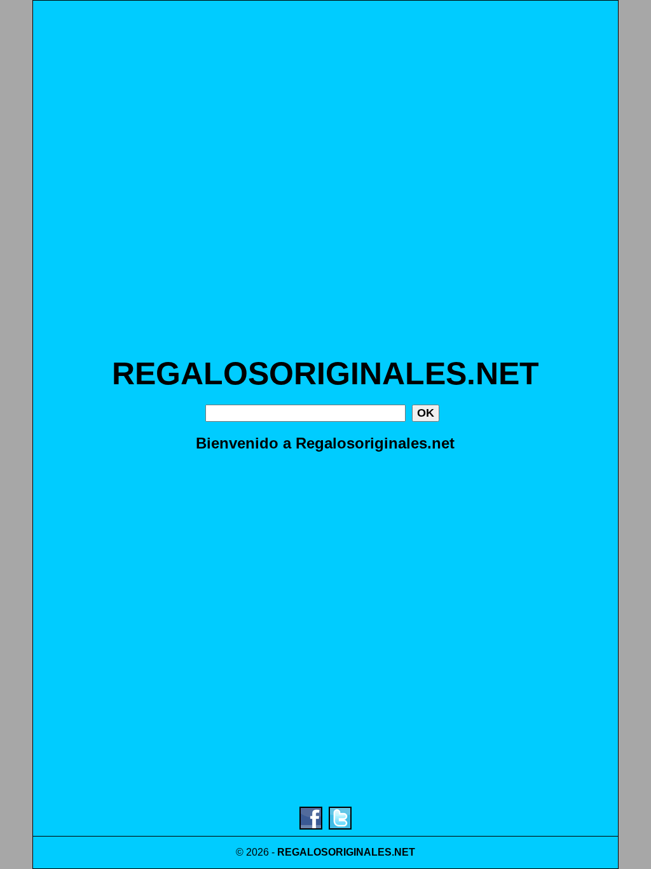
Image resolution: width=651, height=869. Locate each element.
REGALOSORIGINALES (334, 852)
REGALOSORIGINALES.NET (325, 373)
